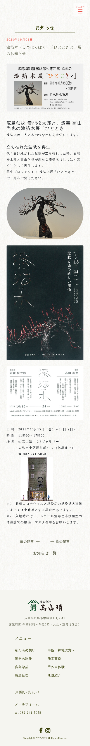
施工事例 (54, 658)
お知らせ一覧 (45, 553)
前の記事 (27, 541)
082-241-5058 (28, 712)
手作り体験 (56, 667)
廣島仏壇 (22, 675)
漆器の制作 (23, 658)
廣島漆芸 (22, 667)
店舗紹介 (54, 675)
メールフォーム (27, 704)
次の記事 (63, 541)
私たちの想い (25, 650)
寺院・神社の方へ (61, 650)
